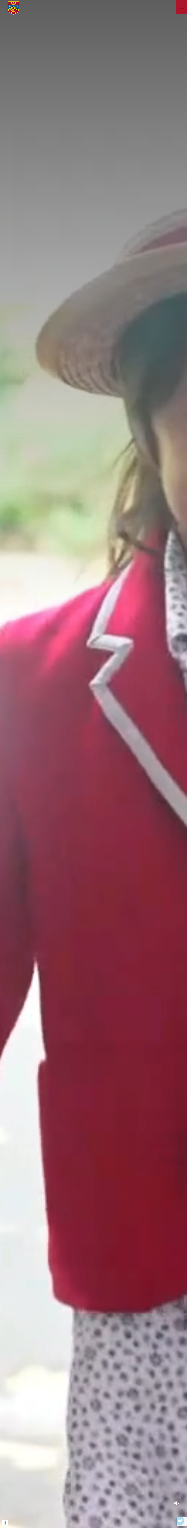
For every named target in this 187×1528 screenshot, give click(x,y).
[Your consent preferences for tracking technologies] (5, 1523)
